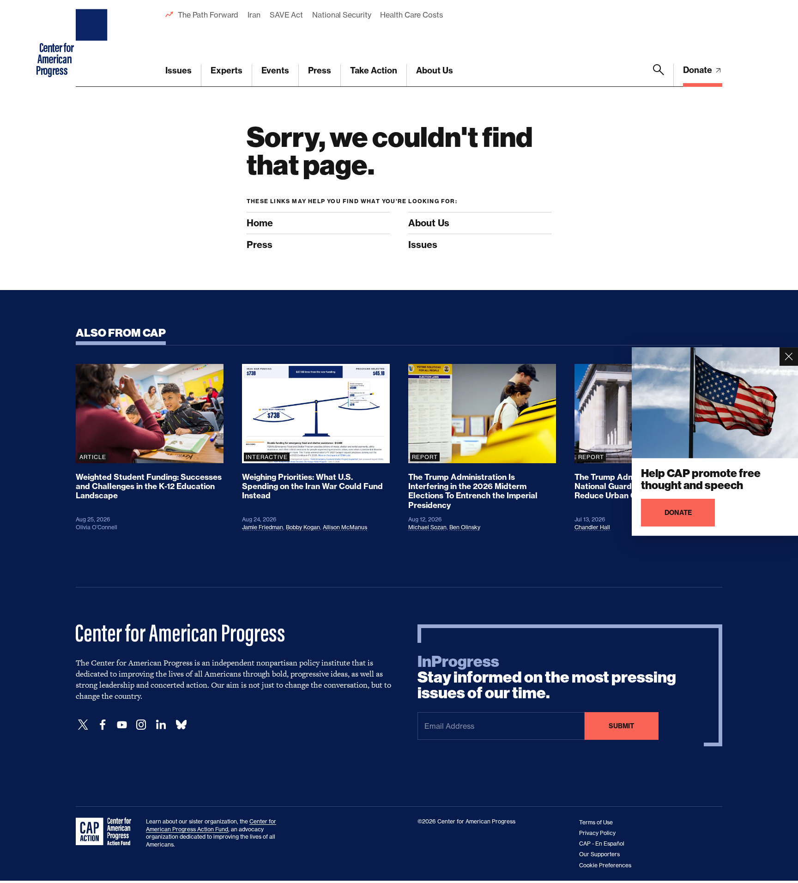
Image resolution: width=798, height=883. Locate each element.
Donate (698, 70)
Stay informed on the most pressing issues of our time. (546, 677)
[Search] (658, 75)
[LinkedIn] (160, 725)
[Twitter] (83, 725)
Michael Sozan (427, 527)
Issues (178, 70)
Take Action (373, 70)
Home (260, 223)
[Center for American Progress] (93, 43)
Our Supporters (599, 854)
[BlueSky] (181, 725)
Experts (226, 70)
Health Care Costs (411, 14)
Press (319, 70)
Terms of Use (596, 822)
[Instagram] (141, 725)
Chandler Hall (592, 527)
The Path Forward (208, 14)
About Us (434, 70)
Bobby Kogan (303, 527)
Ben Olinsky (464, 527)
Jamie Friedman (262, 527)
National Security (341, 14)
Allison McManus (345, 527)
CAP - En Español (601, 843)
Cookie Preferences (605, 865)
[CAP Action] (106, 832)
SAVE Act (286, 14)
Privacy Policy (597, 832)
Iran (254, 14)
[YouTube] (122, 725)
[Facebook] (102, 725)
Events (275, 70)
